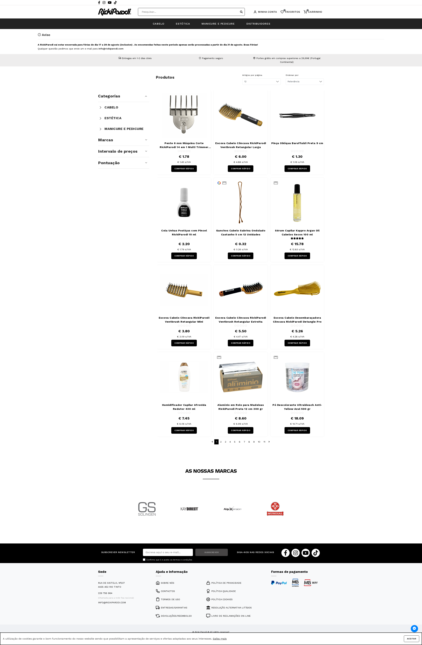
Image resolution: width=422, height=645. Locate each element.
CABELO (158, 23)
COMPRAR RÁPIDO (184, 168)
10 (259, 441)
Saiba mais (220, 638)
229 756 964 (105, 593)
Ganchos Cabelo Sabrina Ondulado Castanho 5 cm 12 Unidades (240, 232)
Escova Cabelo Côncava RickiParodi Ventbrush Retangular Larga (240, 145)
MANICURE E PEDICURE (218, 23)
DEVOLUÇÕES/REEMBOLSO (176, 616)
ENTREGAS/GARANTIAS (174, 607)
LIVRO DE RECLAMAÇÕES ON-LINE (231, 616)
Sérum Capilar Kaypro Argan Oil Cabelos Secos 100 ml (297, 232)
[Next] (292, 513)
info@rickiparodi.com (110, 48)
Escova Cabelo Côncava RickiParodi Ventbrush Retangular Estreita (240, 319)
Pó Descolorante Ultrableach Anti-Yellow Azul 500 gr (297, 406)
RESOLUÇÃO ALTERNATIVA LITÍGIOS (231, 607)
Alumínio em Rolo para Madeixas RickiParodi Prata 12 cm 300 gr (240, 406)
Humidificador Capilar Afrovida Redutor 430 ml (184, 406)
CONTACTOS (168, 591)
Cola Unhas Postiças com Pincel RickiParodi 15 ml (184, 232)
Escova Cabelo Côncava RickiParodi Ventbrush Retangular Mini (184, 319)
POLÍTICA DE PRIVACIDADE (226, 583)
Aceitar (411, 639)
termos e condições (182, 560)
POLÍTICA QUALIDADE (223, 591)
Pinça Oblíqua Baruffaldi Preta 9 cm (297, 143)
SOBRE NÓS (167, 583)
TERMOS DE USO (170, 599)
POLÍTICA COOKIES (222, 599)
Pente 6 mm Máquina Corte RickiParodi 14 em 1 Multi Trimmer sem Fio (184, 145)
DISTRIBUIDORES (258, 23)
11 (264, 441)
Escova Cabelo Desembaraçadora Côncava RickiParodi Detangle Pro (297, 319)
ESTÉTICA (183, 23)
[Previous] (129, 513)
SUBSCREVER (211, 552)
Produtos (165, 77)
